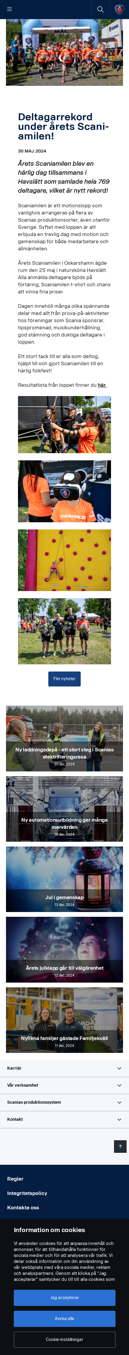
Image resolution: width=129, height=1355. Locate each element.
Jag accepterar (64, 1297)
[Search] (100, 9)
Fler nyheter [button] (64, 678)
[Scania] (119, 9)
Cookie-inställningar (64, 1339)
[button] (64, 1068)
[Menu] (9, 9)
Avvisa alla (64, 1318)
